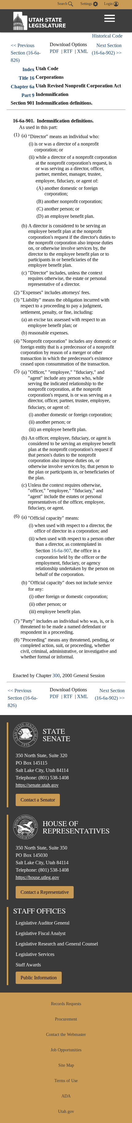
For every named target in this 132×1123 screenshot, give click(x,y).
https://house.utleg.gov (37, 877)
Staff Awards (28, 964)
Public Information (39, 977)
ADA (66, 1096)
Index (28, 69)
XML (82, 51)
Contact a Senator (38, 799)
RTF (68, 51)
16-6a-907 (61, 550)
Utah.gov (66, 1111)
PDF (54, 51)
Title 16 (26, 78)
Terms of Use (66, 1080)
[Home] (39, 20)
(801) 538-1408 (53, 777)
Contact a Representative (45, 892)
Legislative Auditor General (42, 922)
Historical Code (107, 35)
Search (62, 4)
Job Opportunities (66, 1050)
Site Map (66, 1065)
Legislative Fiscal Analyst (40, 933)
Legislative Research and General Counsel (57, 943)
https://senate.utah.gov (37, 785)
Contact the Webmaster (66, 1034)
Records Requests (66, 1003)
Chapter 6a (22, 86)
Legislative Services (35, 954)
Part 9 (27, 95)
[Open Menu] (109, 18)
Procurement (66, 1019)
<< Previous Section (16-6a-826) (26, 53)
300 (56, 675)
